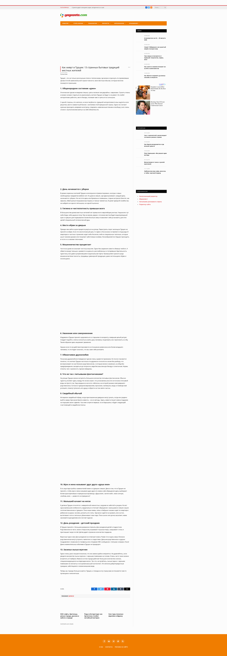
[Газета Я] (73, 15)
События (65, 23)
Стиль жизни (78, 23)
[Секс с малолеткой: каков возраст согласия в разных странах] (139, 135)
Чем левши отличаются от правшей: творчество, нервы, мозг (154, 57)
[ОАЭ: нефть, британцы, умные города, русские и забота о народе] (71, 606)
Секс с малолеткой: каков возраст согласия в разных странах (155, 136)
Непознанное (119, 23)
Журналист (143, 199)
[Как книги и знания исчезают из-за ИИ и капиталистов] (139, 66)
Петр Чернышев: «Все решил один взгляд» (155, 154)
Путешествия (63, 74)
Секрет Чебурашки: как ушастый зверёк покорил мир (155, 48)
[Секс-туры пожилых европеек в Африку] (119, 606)
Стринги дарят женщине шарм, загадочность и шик (88, 7)
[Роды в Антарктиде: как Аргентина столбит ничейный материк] (95, 606)
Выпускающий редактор (148, 196)
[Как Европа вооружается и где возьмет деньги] (139, 144)
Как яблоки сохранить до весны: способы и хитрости (154, 76)
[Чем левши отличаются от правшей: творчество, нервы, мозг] (139, 55)
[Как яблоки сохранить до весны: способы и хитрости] (139, 75)
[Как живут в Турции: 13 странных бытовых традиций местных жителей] (95, 46)
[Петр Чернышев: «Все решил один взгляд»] (139, 153)
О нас (101, 647)
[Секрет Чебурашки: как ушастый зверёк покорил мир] (139, 46)
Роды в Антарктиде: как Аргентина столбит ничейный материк (93, 616)
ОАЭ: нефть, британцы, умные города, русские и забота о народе (69, 616)
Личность (105, 23)
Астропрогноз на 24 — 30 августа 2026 (155, 39)
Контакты (109, 647)
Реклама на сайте (121, 647)
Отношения (133, 23)
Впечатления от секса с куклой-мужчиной (154, 163)
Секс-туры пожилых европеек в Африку (115, 615)
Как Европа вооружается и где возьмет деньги (154, 145)
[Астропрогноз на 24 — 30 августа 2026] (139, 37)
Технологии (92, 23)
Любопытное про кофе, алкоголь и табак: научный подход (155, 172)
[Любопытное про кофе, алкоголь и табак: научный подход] (139, 170)
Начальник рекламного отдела (150, 201)
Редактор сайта (145, 204)
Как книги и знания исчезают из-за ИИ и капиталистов (155, 67)
